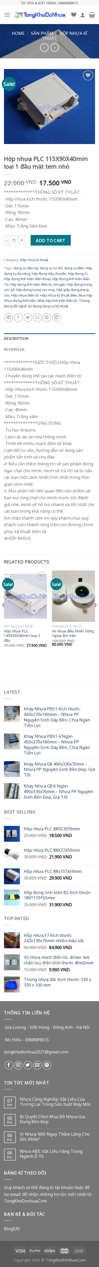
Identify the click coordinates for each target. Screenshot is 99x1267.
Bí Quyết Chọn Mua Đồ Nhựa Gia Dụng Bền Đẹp (52, 1119)
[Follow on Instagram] (18, 1065)
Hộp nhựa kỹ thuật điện (58, 295)
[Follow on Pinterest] (47, 1065)
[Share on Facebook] (18, 317)
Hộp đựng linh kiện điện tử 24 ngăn (37, 284)
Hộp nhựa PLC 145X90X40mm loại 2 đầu (22, 636)
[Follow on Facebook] (8, 1065)
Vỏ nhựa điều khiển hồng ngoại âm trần (73, 633)
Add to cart (50, 240)
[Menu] (7, 14)
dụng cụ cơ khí (51, 267)
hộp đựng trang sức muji (35, 289)
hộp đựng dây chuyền (49, 273)
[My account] (82, 15)
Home (18, 33)
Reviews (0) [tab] (14, 349)
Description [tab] (16, 338)
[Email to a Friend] (37, 317)
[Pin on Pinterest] (47, 317)
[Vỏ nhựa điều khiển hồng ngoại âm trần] (73, 596)
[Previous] (3, 616)
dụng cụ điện (74, 267)
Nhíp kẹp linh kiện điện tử (57, 300)
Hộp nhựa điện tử (25, 295)
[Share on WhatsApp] (8, 317)
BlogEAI (12, 1228)
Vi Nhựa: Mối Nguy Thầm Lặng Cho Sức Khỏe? (54, 1136)
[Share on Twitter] (27, 317)
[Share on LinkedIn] (56, 317)
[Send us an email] (37, 1065)
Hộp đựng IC (78, 273)
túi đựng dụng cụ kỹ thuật (48, 305)
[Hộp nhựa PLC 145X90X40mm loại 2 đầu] (25, 596)
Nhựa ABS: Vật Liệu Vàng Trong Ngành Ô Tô (51, 1154)
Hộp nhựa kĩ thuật (64, 35)
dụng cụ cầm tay (25, 267)
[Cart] (92, 15)
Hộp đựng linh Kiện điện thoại (27, 278)
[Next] (95, 616)
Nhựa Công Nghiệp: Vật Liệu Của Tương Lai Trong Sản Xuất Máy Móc (55, 1102)
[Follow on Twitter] (27, 1065)
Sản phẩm (42, 33)
